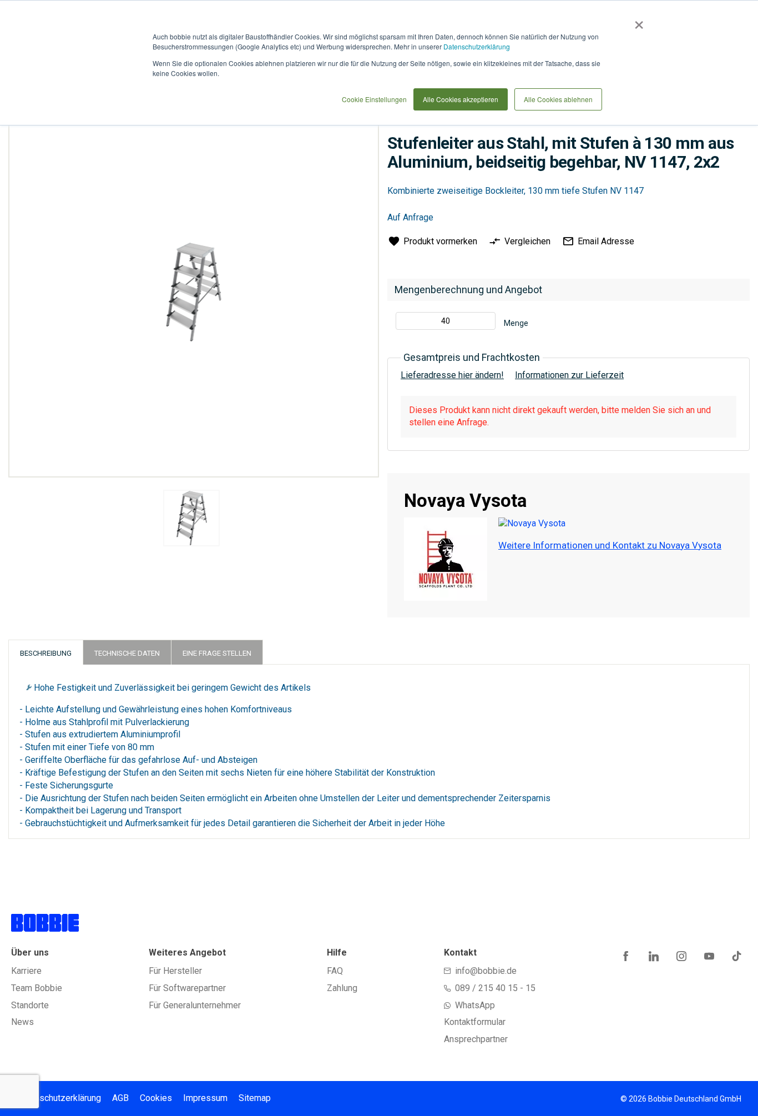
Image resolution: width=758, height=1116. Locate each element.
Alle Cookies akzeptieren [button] (460, 99)
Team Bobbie (36, 988)
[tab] (45, 652)
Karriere (26, 971)
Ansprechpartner (476, 1039)
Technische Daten (127, 653)
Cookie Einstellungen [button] (374, 99)
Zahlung (342, 988)
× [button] (637, 21)
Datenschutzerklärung (476, 46)
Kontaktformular (475, 1022)
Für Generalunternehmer (195, 1005)
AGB (120, 1098)
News (22, 1022)
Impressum (205, 1098)
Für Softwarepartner (187, 988)
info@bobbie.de (486, 971)
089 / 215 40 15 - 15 (495, 988)
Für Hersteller (175, 971)
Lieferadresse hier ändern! (452, 375)
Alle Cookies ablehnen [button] (558, 99)
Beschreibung (46, 653)
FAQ (335, 971)
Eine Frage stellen (217, 653)
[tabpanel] (191, 520)
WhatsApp (475, 1005)
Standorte (30, 1005)
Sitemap (255, 1098)
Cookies (156, 1098)
